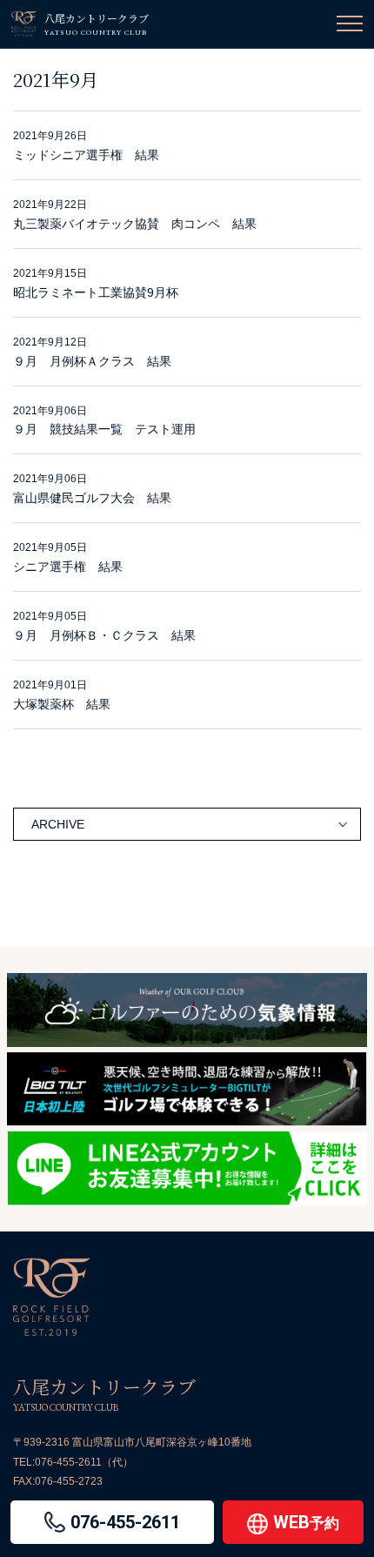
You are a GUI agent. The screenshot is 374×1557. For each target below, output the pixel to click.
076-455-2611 (68, 1462)
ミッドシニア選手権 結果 (86, 155)
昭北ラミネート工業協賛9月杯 (95, 292)
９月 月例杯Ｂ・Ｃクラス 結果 (104, 635)
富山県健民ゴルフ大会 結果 (92, 498)
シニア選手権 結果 (68, 567)
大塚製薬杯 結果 (61, 704)
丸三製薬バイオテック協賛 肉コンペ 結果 (135, 224)
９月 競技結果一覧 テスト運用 (104, 429)
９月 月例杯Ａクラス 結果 (92, 361)
